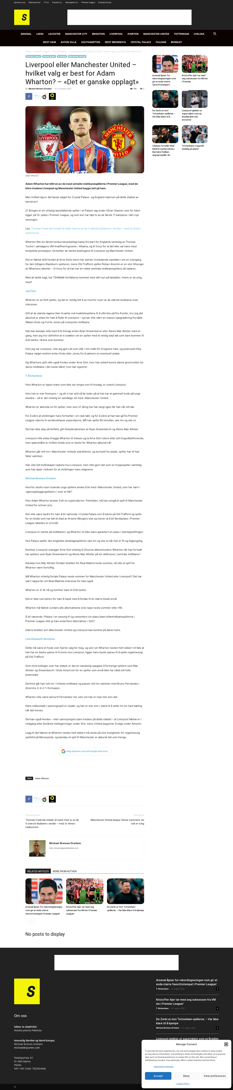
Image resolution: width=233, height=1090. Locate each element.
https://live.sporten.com (52, 96)
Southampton (90, 42)
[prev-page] (27, 920)
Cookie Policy (183, 1083)
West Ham (49, 42)
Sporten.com (19, 2)
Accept (158, 1076)
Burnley (176, 42)
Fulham (161, 42)
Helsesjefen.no (71, 2)
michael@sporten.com (27, 1047)
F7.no (46, 2)
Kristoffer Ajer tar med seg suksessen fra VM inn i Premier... (195, 78)
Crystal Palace (141, 42)
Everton (133, 33)
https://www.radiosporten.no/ (44, 96)
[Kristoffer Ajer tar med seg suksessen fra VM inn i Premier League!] (84, 891)
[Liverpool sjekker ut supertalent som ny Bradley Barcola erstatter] (195, 99)
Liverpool (116, 33)
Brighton (98, 33)
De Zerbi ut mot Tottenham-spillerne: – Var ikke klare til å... (164, 113)
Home (28, 51)
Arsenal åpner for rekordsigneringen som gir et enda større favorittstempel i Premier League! (43, 910)
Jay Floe (30, 291)
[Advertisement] (129, 17)
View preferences (215, 1076)
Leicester (54, 33)
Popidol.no (57, 2)
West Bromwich (115, 42)
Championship (104, 2)
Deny (186, 1076)
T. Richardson (33, 375)
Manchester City (76, 33)
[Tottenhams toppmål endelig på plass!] (195, 134)
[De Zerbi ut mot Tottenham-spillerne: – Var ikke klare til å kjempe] (125, 891)
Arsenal (26, 33)
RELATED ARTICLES (38, 871)
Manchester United (156, 33)
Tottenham (181, 33)
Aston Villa (68, 42)
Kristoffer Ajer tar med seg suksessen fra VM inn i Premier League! (81, 910)
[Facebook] (28, 96)
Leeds (39, 33)
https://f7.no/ (36, 96)
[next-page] (33, 920)
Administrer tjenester (163, 1066)
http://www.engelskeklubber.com (63, 848)
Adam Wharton (42, 778)
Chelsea (199, 33)
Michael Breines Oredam (40, 88)
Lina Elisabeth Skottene (40, 639)
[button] (226, 1044)
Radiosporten (35, 2)
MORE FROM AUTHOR (65, 871)
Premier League (88, 2)
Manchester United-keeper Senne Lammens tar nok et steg (117, 821)
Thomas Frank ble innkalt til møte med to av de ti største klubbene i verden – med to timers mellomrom (52, 823)
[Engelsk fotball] (22, 24)
